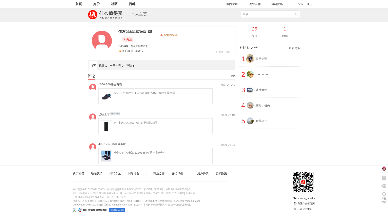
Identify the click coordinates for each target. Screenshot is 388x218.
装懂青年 (261, 89)
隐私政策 (221, 173)
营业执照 (190, 193)
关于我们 (78, 173)
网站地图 (133, 173)
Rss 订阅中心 (305, 209)
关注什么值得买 (306, 203)
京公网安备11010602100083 (89, 189)
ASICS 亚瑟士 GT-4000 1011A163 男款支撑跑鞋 (144, 92)
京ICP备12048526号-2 (178, 189)
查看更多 (294, 48)
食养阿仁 (261, 121)
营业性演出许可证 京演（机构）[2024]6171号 (97, 193)
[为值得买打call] (168, 35)
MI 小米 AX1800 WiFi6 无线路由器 (136, 122)
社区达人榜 (269, 48)
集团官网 (232, 4)
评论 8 (130, 65)
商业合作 (255, 4)
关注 (128, 39)
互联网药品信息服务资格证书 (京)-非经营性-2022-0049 (154, 193)
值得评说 (261, 58)
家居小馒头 (263, 105)
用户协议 (203, 173)
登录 (301, 4)
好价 (96, 4)
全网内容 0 (116, 65)
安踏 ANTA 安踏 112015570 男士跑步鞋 (139, 152)
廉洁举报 (177, 173)
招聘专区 (115, 173)
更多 (233, 76)
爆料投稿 (277, 4)
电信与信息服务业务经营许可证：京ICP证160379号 (135, 189)
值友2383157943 (132, 32)
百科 (132, 4)
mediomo (262, 74)
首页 (79, 4)
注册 (309, 4)
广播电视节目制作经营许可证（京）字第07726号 (99, 197)
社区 (114, 4)
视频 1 (103, 65)
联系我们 (96, 173)
